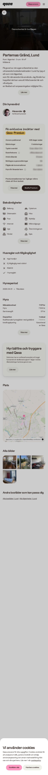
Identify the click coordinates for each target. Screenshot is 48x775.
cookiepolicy (36, 760)
